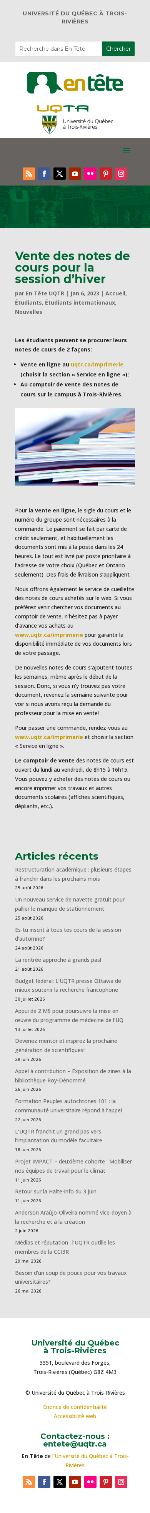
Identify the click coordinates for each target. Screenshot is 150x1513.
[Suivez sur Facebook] (44, 173)
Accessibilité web (75, 1416)
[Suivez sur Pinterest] (106, 173)
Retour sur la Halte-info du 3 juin (56, 1191)
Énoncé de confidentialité (75, 1406)
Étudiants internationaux (80, 302)
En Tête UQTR (45, 293)
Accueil (115, 293)
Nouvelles (28, 311)
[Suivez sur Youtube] (75, 173)
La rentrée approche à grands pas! (58, 959)
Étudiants (28, 302)
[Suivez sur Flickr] (90, 173)
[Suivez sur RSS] (29, 173)
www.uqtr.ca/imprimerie (49, 634)
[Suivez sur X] (59, 173)
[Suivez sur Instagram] (121, 173)
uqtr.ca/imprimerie (97, 364)
